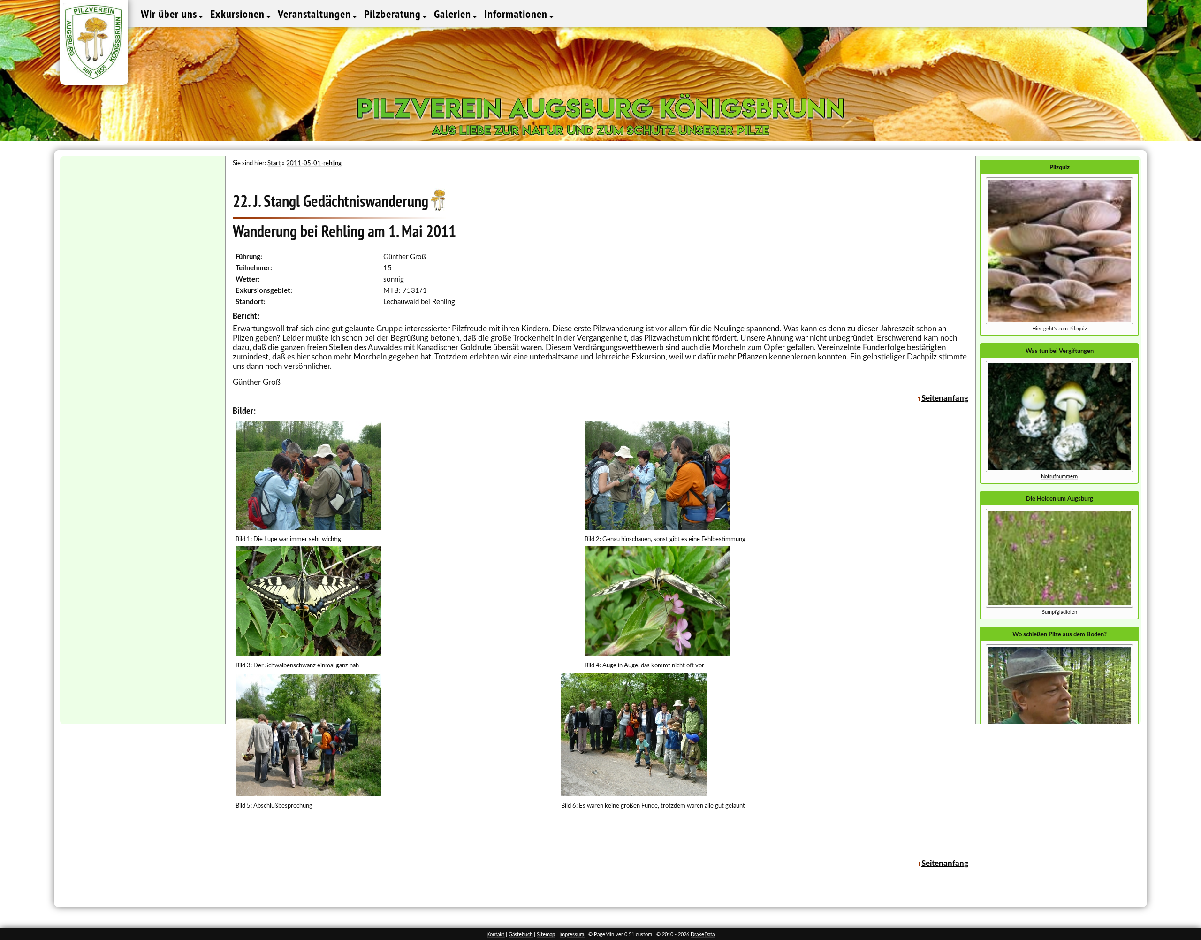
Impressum (571, 934)
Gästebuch (520, 934)
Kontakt (495, 934)
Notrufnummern (1059, 476)
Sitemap (546, 934)
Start (274, 163)
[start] (1059, 606)
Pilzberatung (394, 14)
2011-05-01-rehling (314, 163)
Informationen (517, 14)
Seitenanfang (944, 398)
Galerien (454, 14)
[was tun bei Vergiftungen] (1059, 470)
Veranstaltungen (316, 14)
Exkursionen (238, 14)
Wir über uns (170, 14)
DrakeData (703, 934)
